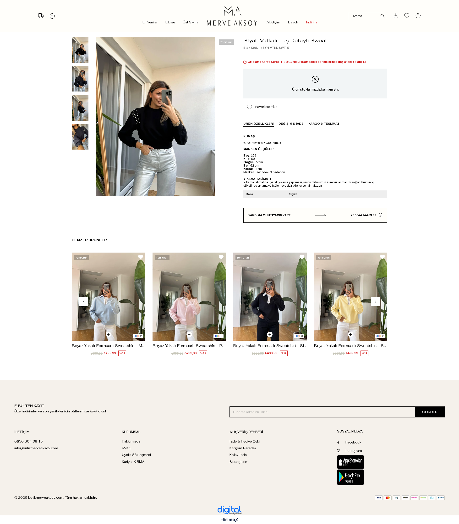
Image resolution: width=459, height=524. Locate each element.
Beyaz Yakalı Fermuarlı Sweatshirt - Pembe (189, 345)
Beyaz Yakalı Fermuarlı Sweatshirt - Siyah (270, 345)
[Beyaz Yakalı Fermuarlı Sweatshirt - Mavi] (108, 297)
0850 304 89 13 (28, 441)
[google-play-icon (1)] (364, 477)
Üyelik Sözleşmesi (136, 455)
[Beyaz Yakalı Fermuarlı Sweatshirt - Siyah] (270, 297)
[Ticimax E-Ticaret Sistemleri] (229, 520)
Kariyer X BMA (133, 462)
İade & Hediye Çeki (245, 441)
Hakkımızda (131, 441)
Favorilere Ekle (140, 257)
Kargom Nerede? (243, 448)
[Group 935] (410, 497)
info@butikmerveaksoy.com (36, 448)
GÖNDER (429, 412)
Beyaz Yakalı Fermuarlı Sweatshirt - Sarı (351, 345)
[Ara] (382, 16)
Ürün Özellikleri (258, 123)
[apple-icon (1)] (364, 462)
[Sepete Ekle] (108, 334)
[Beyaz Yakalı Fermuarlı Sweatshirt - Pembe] (189, 297)
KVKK (126, 448)
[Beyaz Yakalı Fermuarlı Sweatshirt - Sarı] (351, 297)
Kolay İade (238, 455)
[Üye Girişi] (395, 16)
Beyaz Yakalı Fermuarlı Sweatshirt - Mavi (108, 345)
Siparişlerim (239, 462)
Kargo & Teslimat (323, 123)
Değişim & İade (291, 123)
